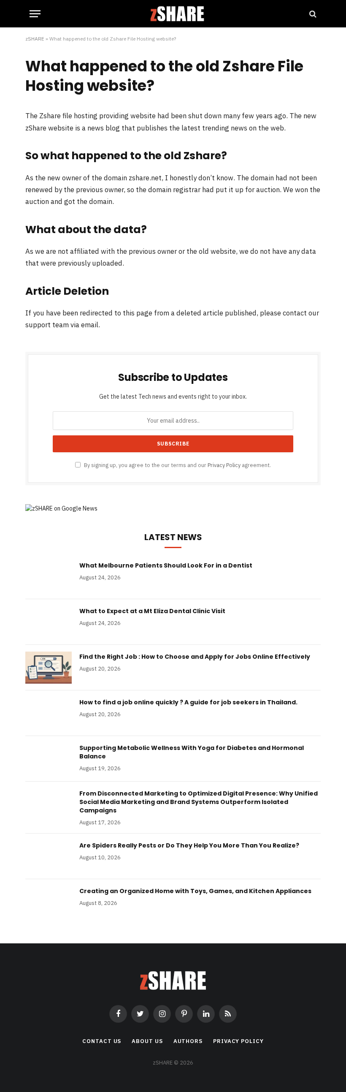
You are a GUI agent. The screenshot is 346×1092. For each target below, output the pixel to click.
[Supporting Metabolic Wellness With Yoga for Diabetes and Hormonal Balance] (48, 759)
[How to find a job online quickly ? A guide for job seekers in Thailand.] (48, 713)
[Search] (312, 13)
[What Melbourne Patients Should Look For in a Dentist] (48, 576)
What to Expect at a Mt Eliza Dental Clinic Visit (152, 611)
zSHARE (34, 38)
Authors (188, 1041)
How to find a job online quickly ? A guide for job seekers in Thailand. (188, 702)
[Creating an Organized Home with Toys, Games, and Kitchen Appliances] (48, 902)
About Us (147, 1041)
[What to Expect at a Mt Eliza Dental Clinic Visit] (48, 622)
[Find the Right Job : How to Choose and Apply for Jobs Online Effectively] (48, 668)
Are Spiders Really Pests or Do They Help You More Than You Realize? (189, 845)
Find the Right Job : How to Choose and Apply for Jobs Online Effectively (194, 656)
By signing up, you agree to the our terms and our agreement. (177, 465)
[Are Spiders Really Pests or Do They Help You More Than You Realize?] (48, 856)
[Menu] (35, 13)
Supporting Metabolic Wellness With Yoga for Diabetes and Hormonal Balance (191, 752)
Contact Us (101, 1041)
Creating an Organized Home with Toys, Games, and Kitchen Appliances (195, 891)
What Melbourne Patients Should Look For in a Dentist (165, 565)
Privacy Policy (224, 465)
